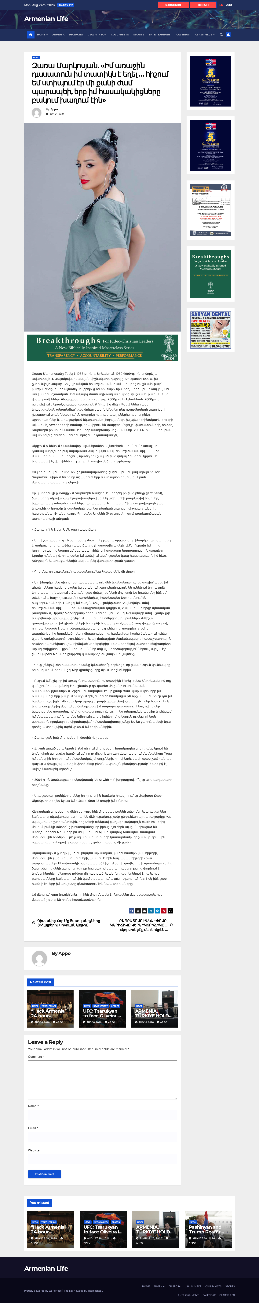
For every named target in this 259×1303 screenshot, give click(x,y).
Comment (36, 1056)
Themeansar (95, 1290)
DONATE (203, 5)
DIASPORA (76, 34)
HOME (41, 34)
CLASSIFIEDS (204, 34)
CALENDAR (183, 34)
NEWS (36, 57)
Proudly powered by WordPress (43, 1290)
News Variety (100, 1006)
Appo (54, 109)
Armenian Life (46, 19)
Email (33, 1128)
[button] (221, 35)
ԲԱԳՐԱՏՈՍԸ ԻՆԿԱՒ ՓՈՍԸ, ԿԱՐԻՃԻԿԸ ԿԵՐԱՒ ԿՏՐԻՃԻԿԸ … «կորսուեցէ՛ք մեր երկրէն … (139, 925)
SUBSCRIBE (173, 5)
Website (33, 1150)
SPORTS (138, 34)
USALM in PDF (96, 34)
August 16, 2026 (46, 1238)
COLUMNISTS (120, 34)
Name (33, 1106)
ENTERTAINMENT (160, 34)
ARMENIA (58, 34)
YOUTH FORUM (49, 1006)
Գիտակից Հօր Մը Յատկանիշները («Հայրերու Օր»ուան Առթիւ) (68, 923)
